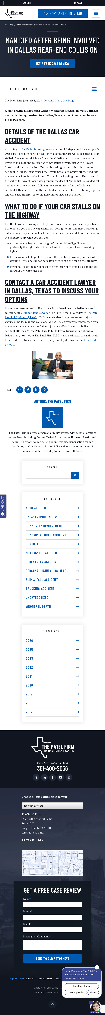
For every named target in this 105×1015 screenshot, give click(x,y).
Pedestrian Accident (42, 562)
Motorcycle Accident (42, 553)
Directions (28, 840)
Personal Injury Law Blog (59, 100)
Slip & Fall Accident (42, 580)
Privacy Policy (52, 992)
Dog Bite (32, 544)
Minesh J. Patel (27, 317)
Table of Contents (22, 88)
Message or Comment (36, 936)
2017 (29, 712)
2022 (29, 667)
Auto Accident (37, 508)
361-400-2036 (62, 13)
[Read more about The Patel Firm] (52, 408)
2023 (29, 658)
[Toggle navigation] (96, 13)
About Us (29, 978)
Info (40, 840)
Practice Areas (45, 978)
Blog (11, 24)
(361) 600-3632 (35, 832)
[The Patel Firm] (14, 13)
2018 (29, 703)
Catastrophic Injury (42, 517)
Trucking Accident (40, 589)
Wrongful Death (38, 606)
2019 (29, 694)
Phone (27, 911)
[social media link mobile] (36, 777)
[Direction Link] (52, 863)
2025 (29, 649)
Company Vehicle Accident (46, 535)
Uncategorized (37, 597)
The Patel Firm (59, 401)
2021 (29, 676)
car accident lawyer (35, 312)
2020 (29, 685)
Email (27, 924)
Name (27, 899)
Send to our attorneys (52, 958)
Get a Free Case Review (52, 63)
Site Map (38, 992)
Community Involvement (44, 526)
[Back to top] (52, 1004)
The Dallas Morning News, (36, 149)
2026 (29, 641)
